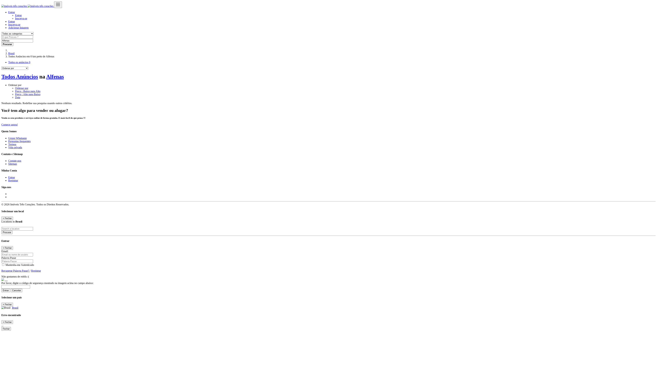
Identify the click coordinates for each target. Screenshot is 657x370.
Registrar (13, 180)
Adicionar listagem (18, 27)
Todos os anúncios (19, 62)
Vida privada (15, 147)
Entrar (18, 15)
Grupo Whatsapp (17, 138)
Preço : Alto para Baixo (27, 94)
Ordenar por (21, 88)
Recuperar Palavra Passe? (15, 270)
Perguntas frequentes (19, 141)
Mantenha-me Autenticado (19, 264)
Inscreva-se (21, 18)
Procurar (7, 232)
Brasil (11, 53)
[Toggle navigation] (58, 4)
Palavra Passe (8, 257)
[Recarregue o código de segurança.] (6, 280)
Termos (12, 144)
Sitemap (12, 163)
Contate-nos (14, 160)
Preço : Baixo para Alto (27, 91)
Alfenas (55, 76)
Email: (4, 251)
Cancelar (16, 290)
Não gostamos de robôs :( (15, 276)
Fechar (6, 329)
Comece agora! (9, 124)
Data (17, 97)
